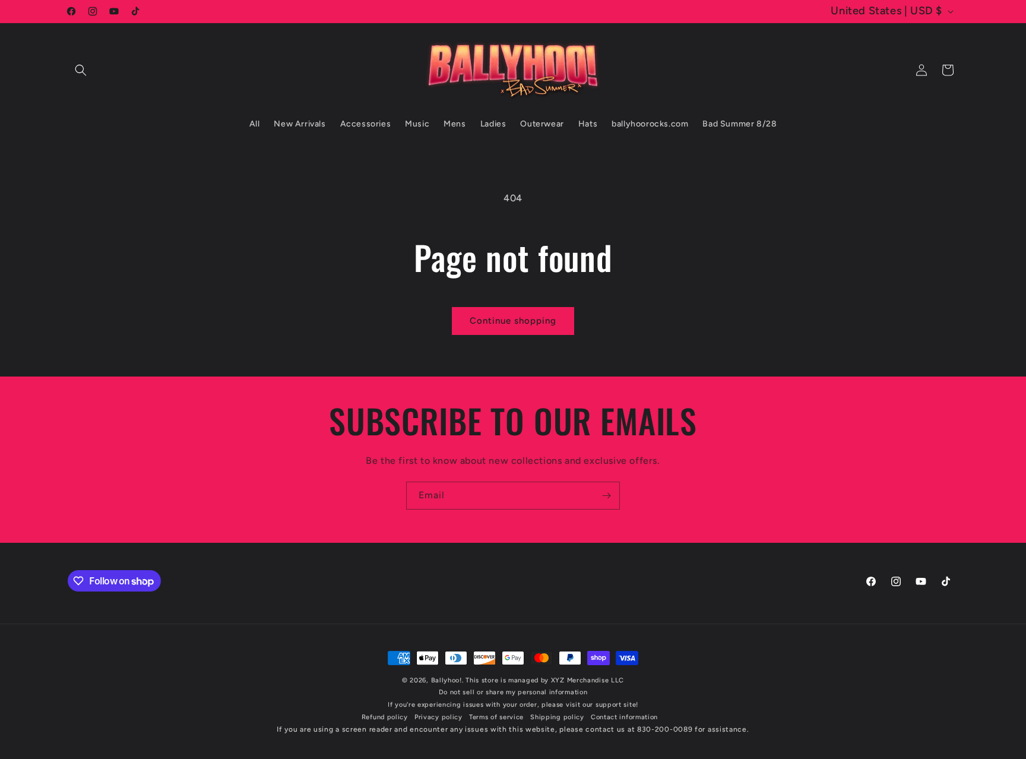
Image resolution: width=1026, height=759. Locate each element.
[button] (81, 70)
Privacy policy (438, 717)
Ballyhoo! (446, 680)
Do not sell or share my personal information (513, 693)
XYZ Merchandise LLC (587, 680)
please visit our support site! (590, 705)
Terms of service (496, 717)
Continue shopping (513, 320)
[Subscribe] (606, 496)
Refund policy (385, 717)
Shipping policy (557, 717)
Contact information (624, 717)
